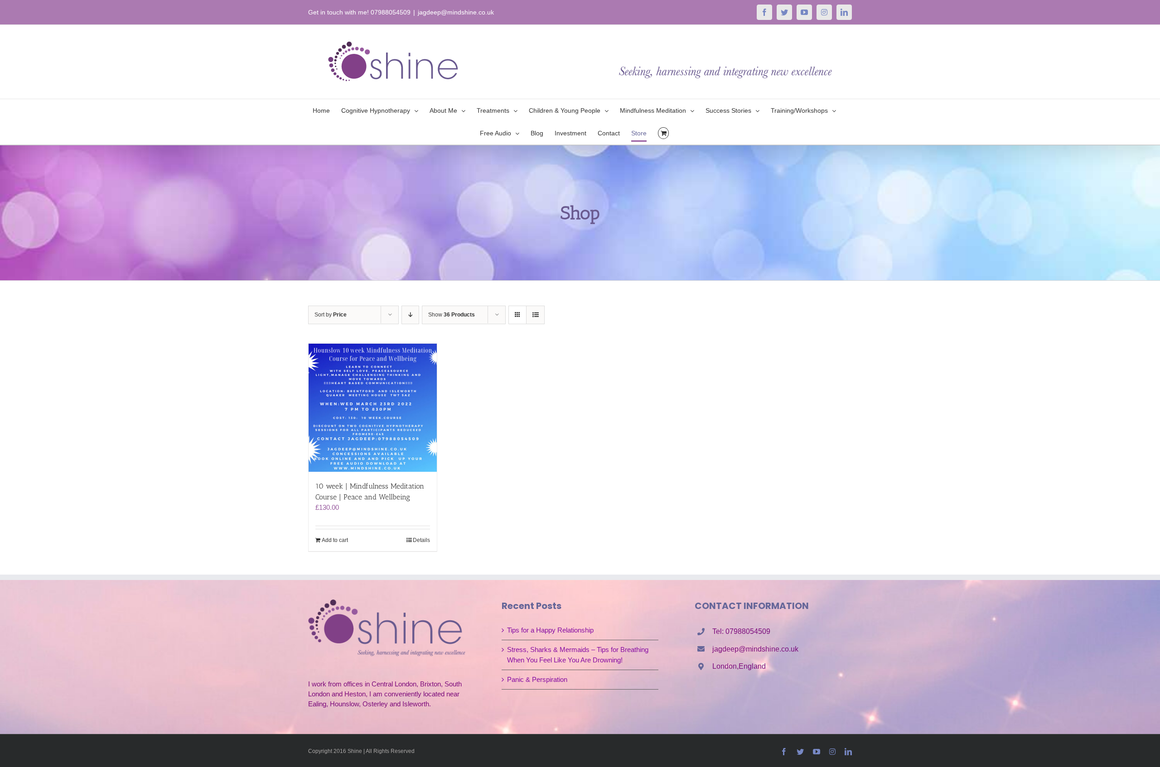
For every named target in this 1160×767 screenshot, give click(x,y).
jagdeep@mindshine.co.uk (456, 12)
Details (421, 540)
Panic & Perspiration (537, 679)
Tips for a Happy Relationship (550, 630)
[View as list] (535, 315)
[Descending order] (410, 315)
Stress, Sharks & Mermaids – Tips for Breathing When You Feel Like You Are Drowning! (577, 654)
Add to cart (335, 540)
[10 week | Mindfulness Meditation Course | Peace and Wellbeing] (373, 408)
